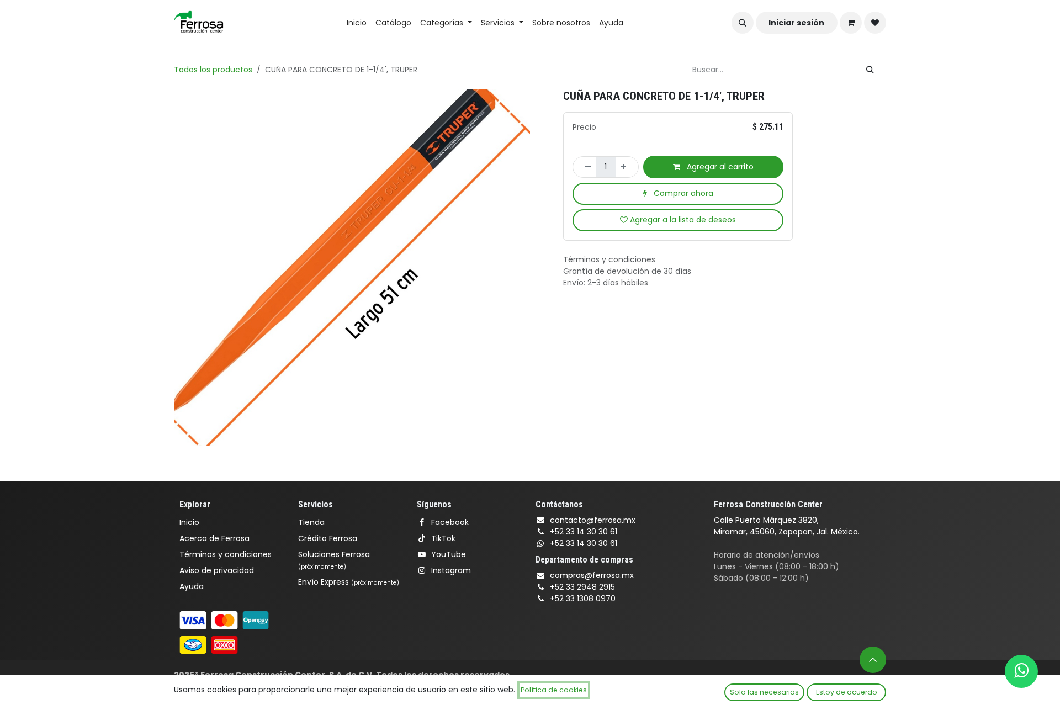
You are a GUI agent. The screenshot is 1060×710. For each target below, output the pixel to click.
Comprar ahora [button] (682, 193)
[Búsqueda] (870, 70)
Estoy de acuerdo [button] (846, 692)
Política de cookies (554, 690)
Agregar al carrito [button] (719, 166)
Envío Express (348, 581)
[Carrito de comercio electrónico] (851, 23)
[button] (743, 23)
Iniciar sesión (796, 22)
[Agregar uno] (626, 167)
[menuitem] (356, 23)
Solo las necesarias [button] (764, 692)
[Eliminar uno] (584, 167)
